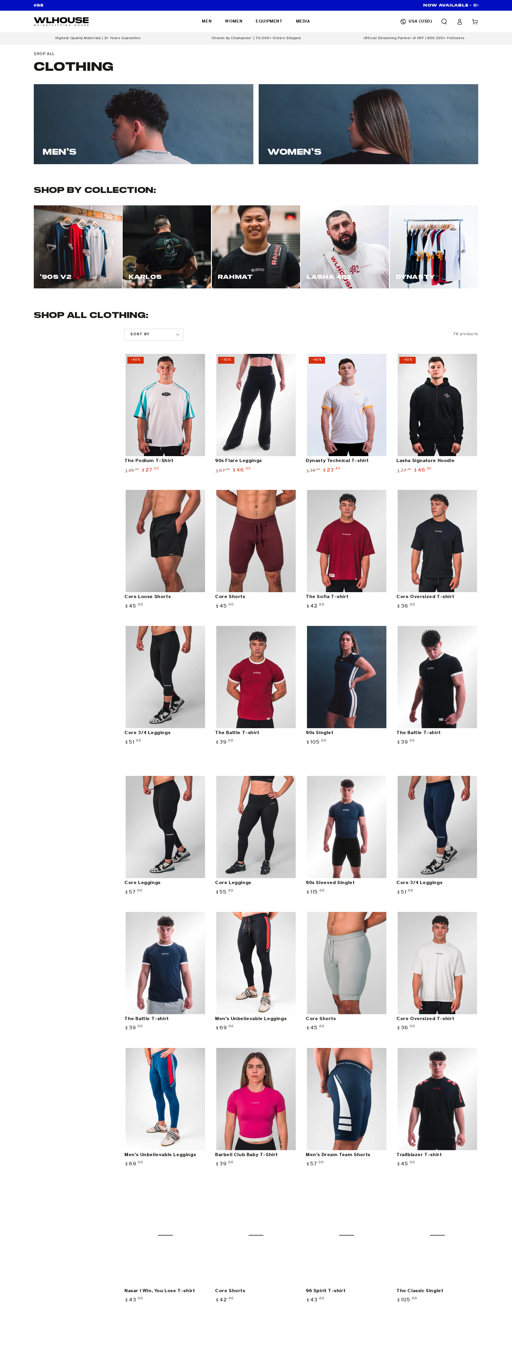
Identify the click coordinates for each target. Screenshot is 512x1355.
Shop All (44, 54)
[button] (444, 21)
